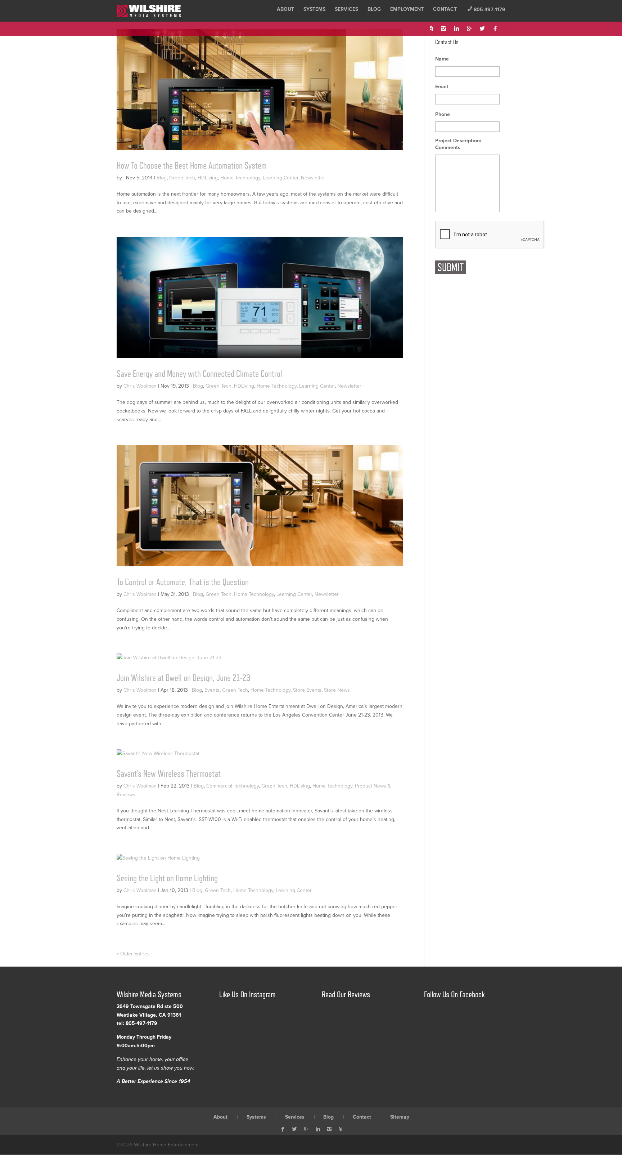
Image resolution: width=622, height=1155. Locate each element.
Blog (374, 9)
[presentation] (490, 235)
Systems (314, 9)
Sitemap (399, 1117)
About (285, 9)
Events (212, 690)
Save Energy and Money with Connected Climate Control (199, 373)
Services (346, 9)
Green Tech (182, 178)
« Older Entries (133, 954)
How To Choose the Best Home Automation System (192, 165)
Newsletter (313, 178)
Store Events (307, 690)
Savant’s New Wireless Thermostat (169, 773)
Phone (442, 114)
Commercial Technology (232, 786)
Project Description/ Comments (458, 144)
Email (441, 87)
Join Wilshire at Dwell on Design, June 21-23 (183, 677)
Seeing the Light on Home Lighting (167, 878)
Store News (337, 690)
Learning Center (280, 178)
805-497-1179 (486, 9)
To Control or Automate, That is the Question (183, 581)
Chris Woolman (140, 386)
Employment (407, 9)
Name (442, 59)
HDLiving (208, 178)
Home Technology (240, 178)
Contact (445, 9)
